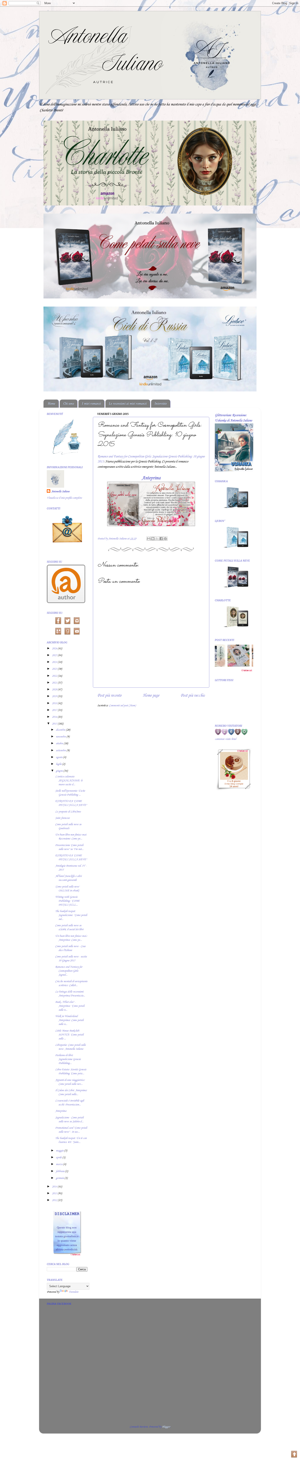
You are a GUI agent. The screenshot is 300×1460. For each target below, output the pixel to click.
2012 (55, 1200)
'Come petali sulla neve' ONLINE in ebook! (67, 888)
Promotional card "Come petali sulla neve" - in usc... (71, 1130)
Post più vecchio (193, 695)
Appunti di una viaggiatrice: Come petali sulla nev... (70, 1082)
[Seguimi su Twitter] (67, 620)
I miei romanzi (91, 403)
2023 (55, 669)
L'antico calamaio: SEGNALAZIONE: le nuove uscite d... (69, 780)
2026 (55, 648)
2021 (55, 683)
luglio (59, 764)
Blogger (166, 1427)
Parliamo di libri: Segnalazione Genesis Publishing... (68, 1059)
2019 (55, 696)
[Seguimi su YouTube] (76, 630)
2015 (55, 724)
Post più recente (109, 695)
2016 (55, 717)
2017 (55, 710)
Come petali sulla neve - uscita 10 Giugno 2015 (71, 958)
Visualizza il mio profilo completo (64, 498)
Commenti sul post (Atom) (122, 705)
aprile (59, 1157)
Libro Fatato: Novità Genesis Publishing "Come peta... (70, 1071)
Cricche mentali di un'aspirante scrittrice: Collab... (71, 983)
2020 (55, 689)
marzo (59, 1164)
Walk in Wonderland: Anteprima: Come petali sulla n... (69, 1020)
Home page (151, 695)
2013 (55, 1193)
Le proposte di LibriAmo (68, 812)
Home (51, 403)
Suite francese (62, 818)
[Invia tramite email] (148, 538)
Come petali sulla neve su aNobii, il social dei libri (69, 927)
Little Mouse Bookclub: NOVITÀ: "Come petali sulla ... (69, 1035)
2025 (55, 655)
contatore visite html (225, 739)
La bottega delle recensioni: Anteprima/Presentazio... (70, 994)
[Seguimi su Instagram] (76, 620)
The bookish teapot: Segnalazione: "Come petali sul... (71, 915)
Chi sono (68, 403)
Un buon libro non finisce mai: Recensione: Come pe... (71, 837)
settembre (61, 750)
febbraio (60, 1171)
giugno (59, 771)
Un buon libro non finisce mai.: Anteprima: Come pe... (71, 938)
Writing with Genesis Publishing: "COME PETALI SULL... (67, 901)
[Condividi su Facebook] (161, 538)
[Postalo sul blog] (153, 538)
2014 (55, 1187)
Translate (73, 1292)
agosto (59, 757)
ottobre (60, 743)
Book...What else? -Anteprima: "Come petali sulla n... (69, 1006)
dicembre (61, 730)
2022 (55, 676)
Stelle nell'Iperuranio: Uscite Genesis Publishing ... (70, 793)
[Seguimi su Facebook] (58, 620)
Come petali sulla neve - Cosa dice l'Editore (70, 948)
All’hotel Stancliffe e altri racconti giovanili (68, 878)
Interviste (161, 403)
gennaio (60, 1178)
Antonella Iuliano (60, 491)
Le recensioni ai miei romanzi (127, 403)
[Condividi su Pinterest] (165, 538)
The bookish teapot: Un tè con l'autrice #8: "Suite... (71, 1140)
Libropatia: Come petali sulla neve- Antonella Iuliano (70, 1047)
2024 (55, 662)
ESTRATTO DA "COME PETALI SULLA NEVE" (71, 803)
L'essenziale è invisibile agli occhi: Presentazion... (69, 1103)
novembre (61, 737)
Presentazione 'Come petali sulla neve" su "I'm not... (69, 847)
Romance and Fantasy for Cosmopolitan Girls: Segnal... (68, 971)
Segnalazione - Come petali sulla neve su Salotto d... (69, 1119)
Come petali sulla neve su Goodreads (68, 826)
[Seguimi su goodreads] (67, 630)
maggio (60, 1151)
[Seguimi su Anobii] (58, 630)
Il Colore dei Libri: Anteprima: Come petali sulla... (71, 1092)
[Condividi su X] (157, 538)
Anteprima (151, 478)
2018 (55, 703)
